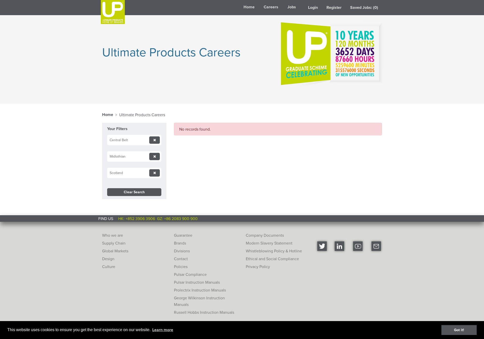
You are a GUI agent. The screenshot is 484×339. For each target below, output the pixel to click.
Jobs (291, 7)
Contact (181, 258)
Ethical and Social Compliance (272, 258)
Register (334, 7)
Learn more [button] (162, 330)
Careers (271, 7)
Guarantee (183, 235)
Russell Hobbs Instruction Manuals (204, 312)
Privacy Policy (258, 266)
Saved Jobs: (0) (364, 7)
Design (108, 258)
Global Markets (115, 251)
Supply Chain (114, 243)
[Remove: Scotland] (154, 173)
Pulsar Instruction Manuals (197, 282)
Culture (108, 266)
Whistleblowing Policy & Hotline (274, 251)
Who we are (112, 235)
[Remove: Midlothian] (154, 156)
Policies (181, 266)
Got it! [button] (459, 329)
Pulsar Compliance (190, 274)
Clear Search (134, 192)
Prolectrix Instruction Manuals (200, 290)
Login (313, 7)
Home (249, 7)
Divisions (182, 251)
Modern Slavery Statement (269, 243)
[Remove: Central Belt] (154, 140)
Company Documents (265, 235)
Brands (180, 243)
